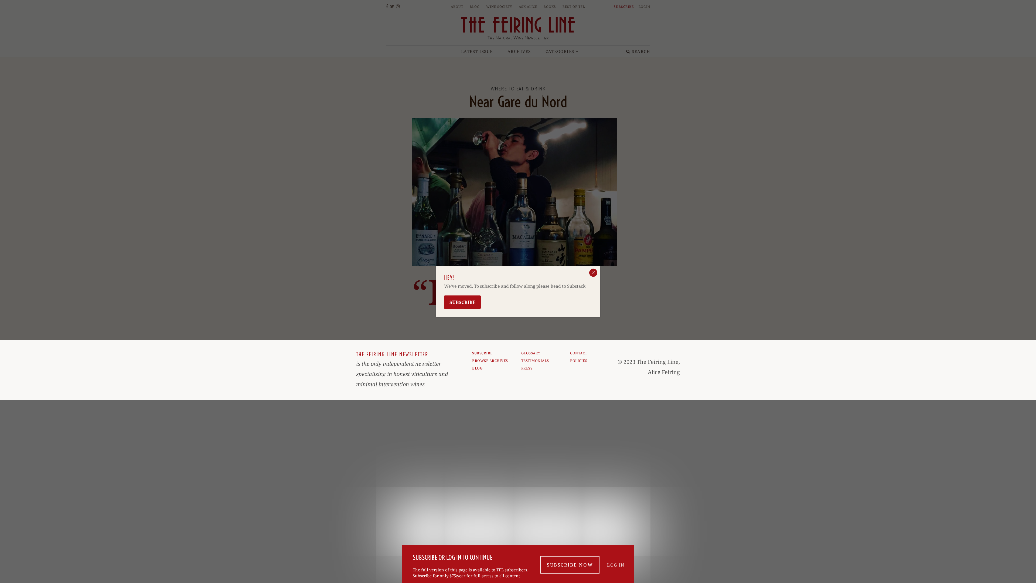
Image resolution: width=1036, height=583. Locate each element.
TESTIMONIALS (535, 360)
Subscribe (462, 302)
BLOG (477, 368)
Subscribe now (570, 565)
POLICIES (578, 360)
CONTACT (578, 353)
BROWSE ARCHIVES (490, 360)
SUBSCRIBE (482, 353)
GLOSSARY (530, 353)
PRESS (527, 368)
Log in (616, 565)
